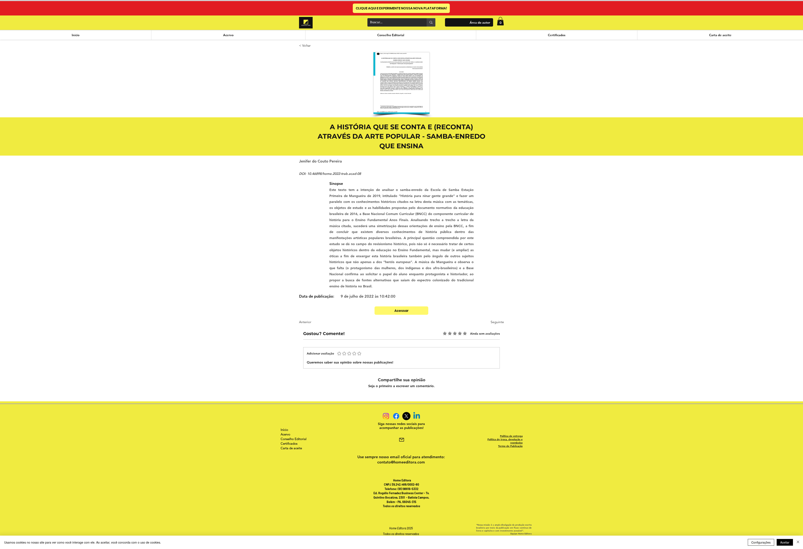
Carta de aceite (291, 448)
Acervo (285, 434)
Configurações (761, 542)
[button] (500, 21)
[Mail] (401, 439)
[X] (406, 416)
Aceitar (784, 542)
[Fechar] (797, 542)
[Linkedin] (417, 416)
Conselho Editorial (294, 439)
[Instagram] (386, 416)
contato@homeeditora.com (401, 462)
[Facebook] (396, 416)
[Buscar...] (431, 22)
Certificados (289, 443)
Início (284, 430)
